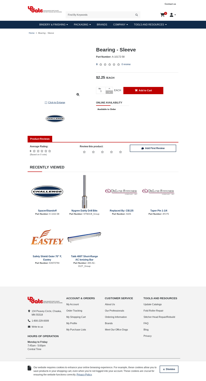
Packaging (81, 24)
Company (119, 24)
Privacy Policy (84, 374)
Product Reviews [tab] (40, 139)
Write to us (37, 326)
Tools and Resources (149, 24)
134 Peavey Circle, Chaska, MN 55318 (47, 313)
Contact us (170, 4)
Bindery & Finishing (52, 24)
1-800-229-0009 (40, 320)
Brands (102, 24)
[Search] (136, 15)
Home (32, 33)
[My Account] (172, 15)
